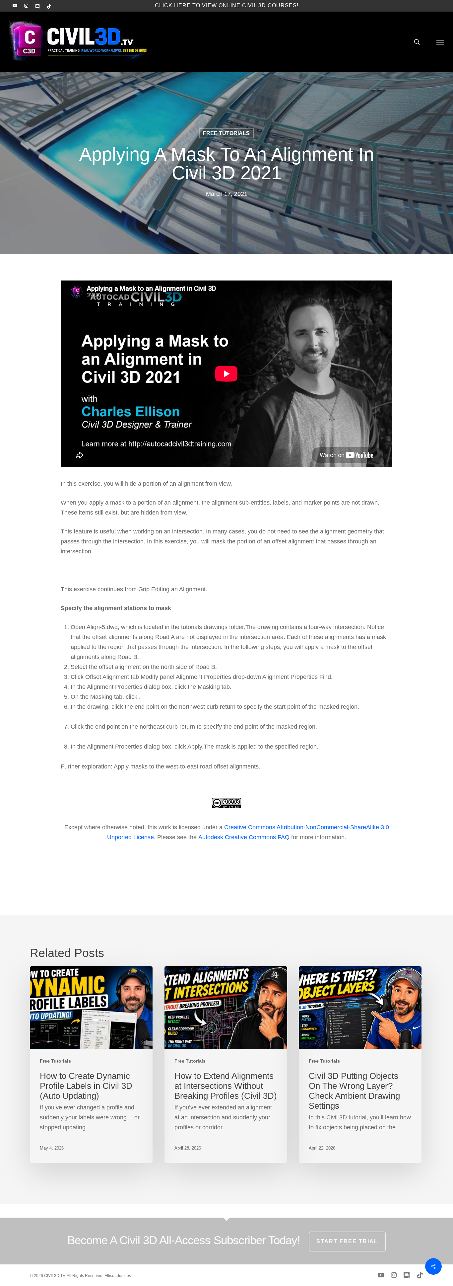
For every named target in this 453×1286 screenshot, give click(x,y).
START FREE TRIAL (347, 1241)
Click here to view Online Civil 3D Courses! (226, 5)
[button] (440, 42)
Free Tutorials (226, 133)
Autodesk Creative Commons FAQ (244, 837)
